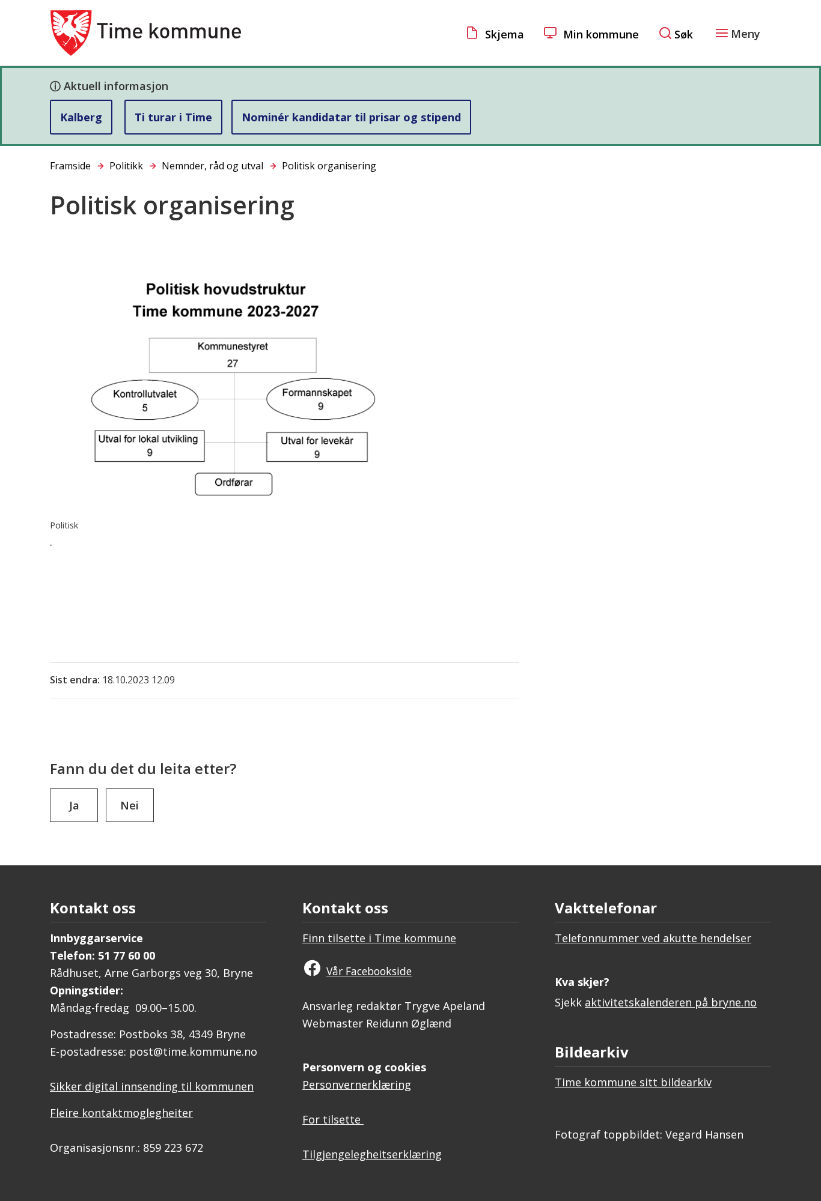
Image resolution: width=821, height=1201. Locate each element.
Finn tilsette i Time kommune (379, 938)
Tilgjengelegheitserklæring (372, 1154)
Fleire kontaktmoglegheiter (121, 1113)
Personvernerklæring (356, 1084)
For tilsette (333, 1119)
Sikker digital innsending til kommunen (152, 1086)
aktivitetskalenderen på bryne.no (671, 1002)
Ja (74, 805)
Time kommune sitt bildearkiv (633, 1082)
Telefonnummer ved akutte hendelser (653, 938)
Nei (129, 805)
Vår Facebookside (369, 971)
